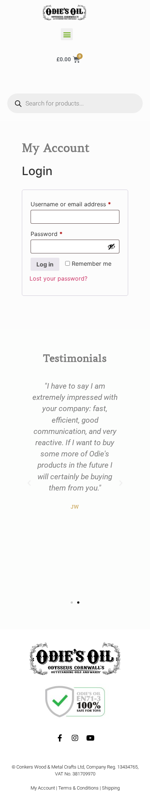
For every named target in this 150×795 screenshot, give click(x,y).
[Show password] (111, 246)
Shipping (111, 788)
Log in (45, 264)
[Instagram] (75, 738)
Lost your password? (58, 278)
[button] (67, 34)
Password (59, 232)
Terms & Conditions (78, 788)
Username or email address (75, 203)
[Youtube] (90, 738)
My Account (43, 788)
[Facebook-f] (59, 738)
